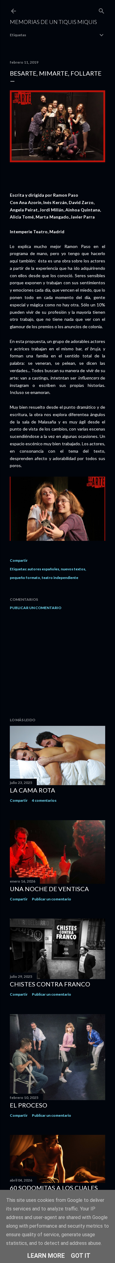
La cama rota (32, 790)
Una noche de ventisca (49, 888)
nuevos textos (73, 569)
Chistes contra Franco (50, 984)
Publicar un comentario (35, 607)
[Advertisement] (57, 663)
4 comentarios (44, 800)
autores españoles (43, 569)
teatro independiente (60, 577)
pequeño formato (25, 577)
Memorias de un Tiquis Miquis (53, 21)
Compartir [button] (19, 560)
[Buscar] (101, 10)
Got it (80, 1255)
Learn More (46, 1255)
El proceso (28, 1105)
